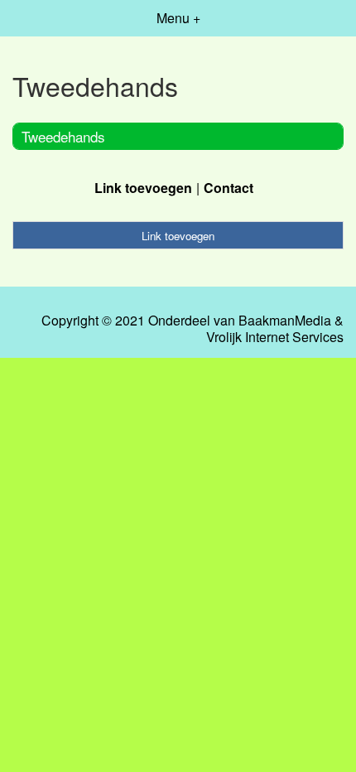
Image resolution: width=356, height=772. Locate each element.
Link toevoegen (143, 187)
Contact (228, 187)
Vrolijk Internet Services (275, 337)
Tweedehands (63, 136)
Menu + (178, 17)
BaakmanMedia (284, 320)
